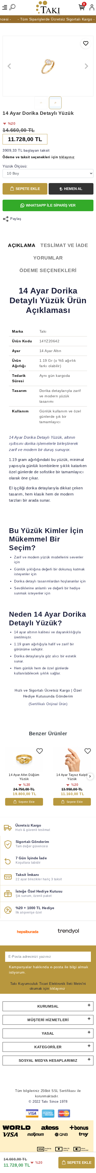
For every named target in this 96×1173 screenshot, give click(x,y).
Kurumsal (48, 1006)
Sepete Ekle (28, 189)
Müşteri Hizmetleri (48, 1020)
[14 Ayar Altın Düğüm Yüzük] (24, 759)
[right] (90, 776)
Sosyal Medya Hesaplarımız (48, 1060)
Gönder (80, 956)
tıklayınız (57, 988)
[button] (9, 66)
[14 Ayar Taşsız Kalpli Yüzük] (72, 759)
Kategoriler (48, 1047)
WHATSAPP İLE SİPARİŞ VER (51, 205)
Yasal (48, 1033)
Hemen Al (73, 189)
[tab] (21, 245)
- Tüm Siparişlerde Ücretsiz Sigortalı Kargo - (53, 19)
